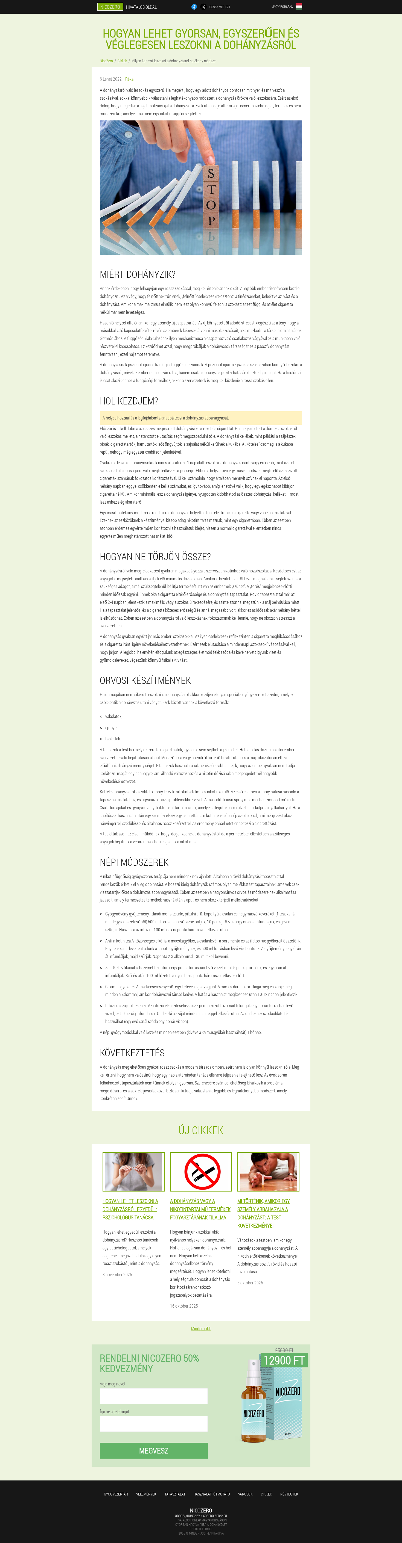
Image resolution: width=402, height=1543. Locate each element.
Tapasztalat (175, 1494)
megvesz (153, 1451)
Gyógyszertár (116, 1494)
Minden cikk (201, 1328)
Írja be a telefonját (114, 1411)
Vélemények (146, 1494)
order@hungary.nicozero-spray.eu (201, 1516)
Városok (245, 1494)
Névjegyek (289, 1494)
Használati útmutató (212, 1494)
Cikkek (266, 1494)
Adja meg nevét (113, 1384)
